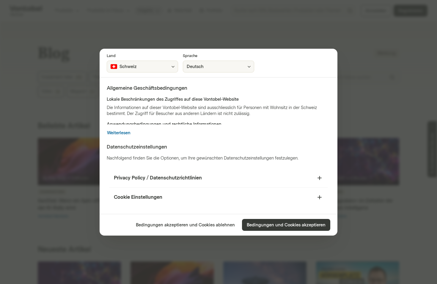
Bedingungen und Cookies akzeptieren (286, 225)
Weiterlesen (119, 132)
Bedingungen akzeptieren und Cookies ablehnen (185, 225)
